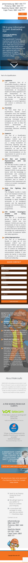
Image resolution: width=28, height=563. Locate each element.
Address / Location (6, 289)
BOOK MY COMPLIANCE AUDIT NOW (14, 466)
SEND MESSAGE (14, 301)
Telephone (4, 280)
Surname (3, 275)
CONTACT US (22, 18)
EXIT (22, 14)
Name (3, 265)
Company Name (5, 270)
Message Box (4, 294)
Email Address (5, 284)
